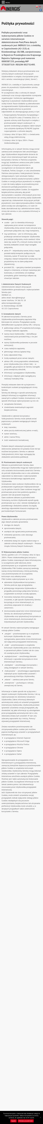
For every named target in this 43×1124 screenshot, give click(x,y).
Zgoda (13, 1121)
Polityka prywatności (26, 1121)
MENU (7, 3)
